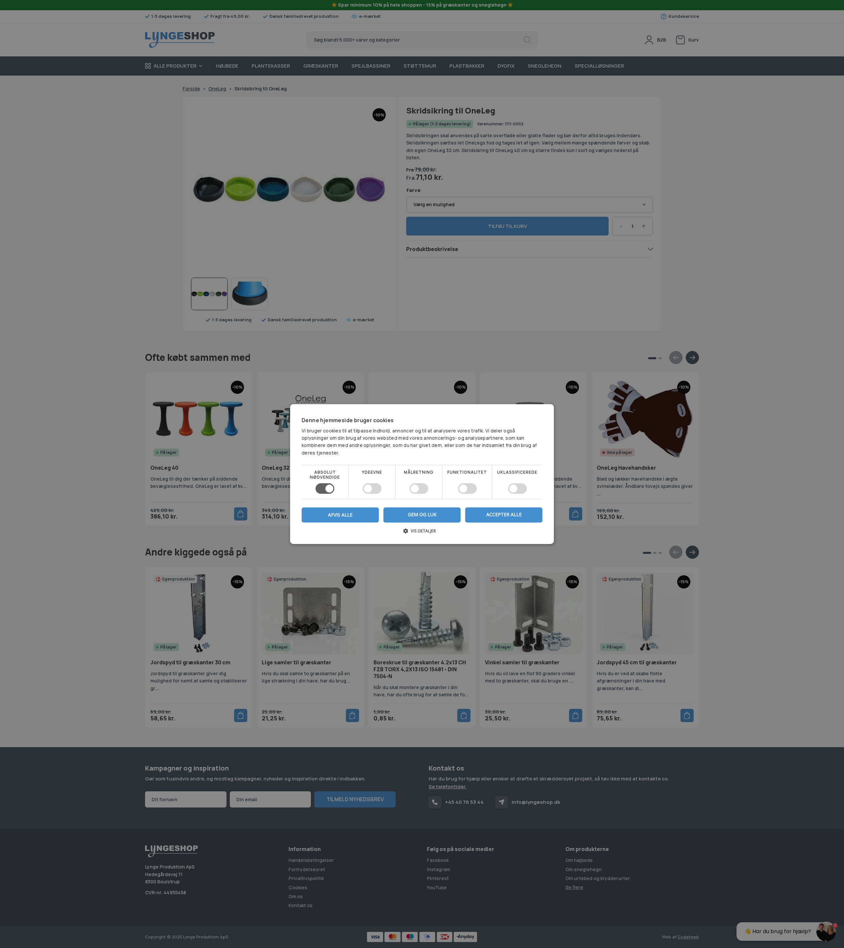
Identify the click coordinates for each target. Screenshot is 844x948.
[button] (422, 533)
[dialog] (422, 474)
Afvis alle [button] (340, 515)
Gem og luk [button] (422, 514)
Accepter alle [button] (504, 514)
